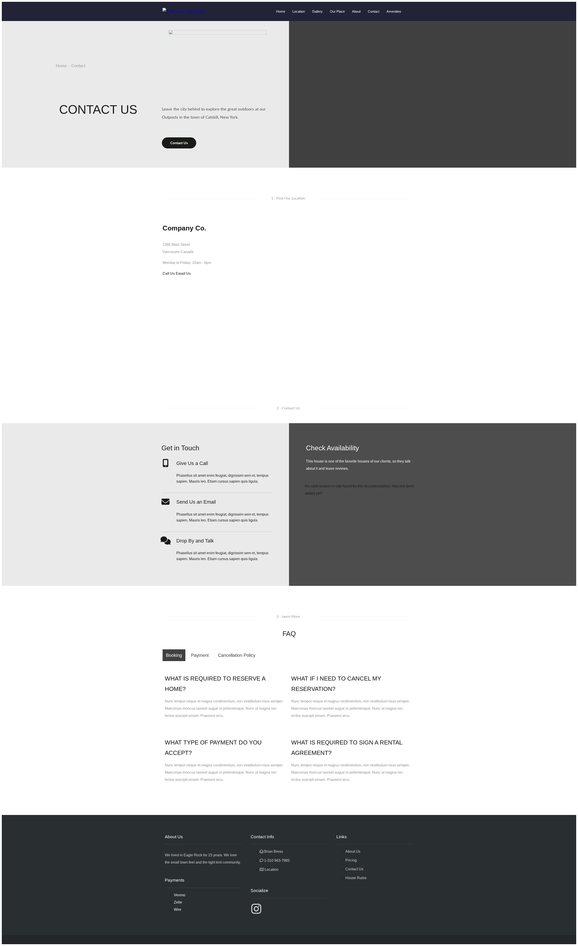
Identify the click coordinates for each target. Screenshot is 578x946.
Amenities (394, 11)
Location (298, 11)
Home (280, 11)
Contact (373, 11)
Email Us (183, 273)
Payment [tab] (200, 655)
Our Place (337, 11)
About (356, 11)
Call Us (169, 273)
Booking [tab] (174, 655)
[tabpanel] (289, 726)
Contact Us (179, 143)
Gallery (317, 11)
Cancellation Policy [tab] (236, 655)
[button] (288, 198)
